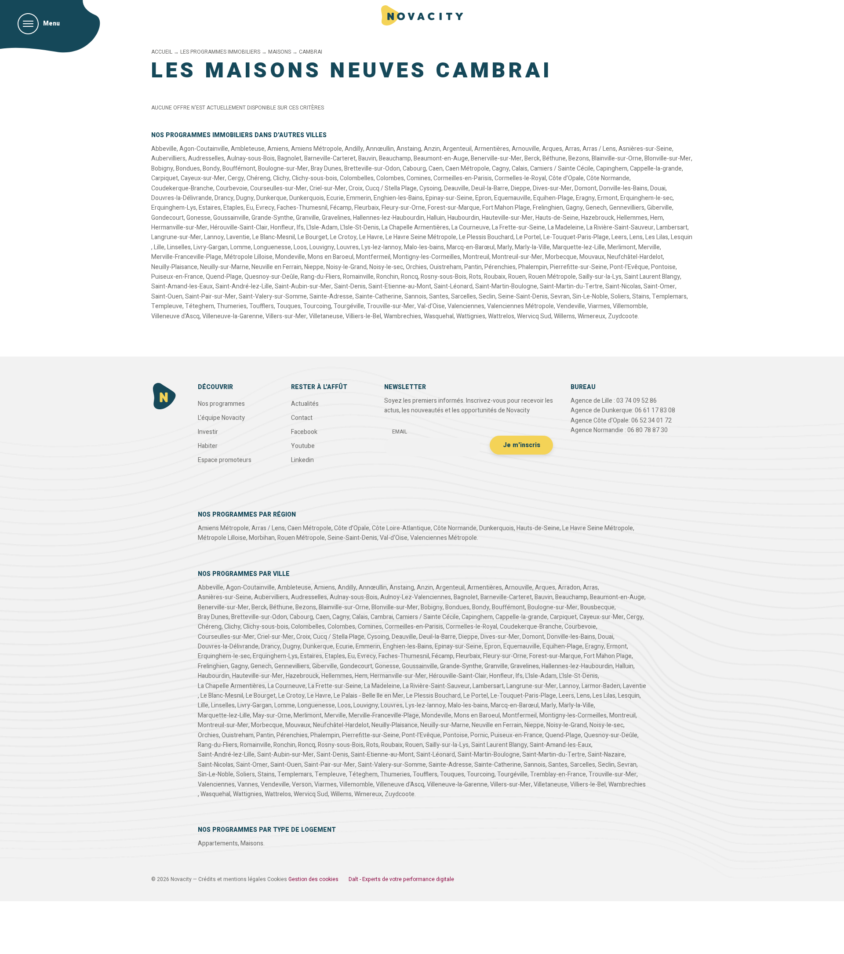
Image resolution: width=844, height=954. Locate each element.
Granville (307, 217)
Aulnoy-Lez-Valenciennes (415, 597)
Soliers (620, 296)
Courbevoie (231, 188)
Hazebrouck (597, 217)
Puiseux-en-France (177, 276)
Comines (419, 178)
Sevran (560, 296)
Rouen (517, 276)
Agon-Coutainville (203, 148)
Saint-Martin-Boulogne (506, 286)
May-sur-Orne (272, 715)
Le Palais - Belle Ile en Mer (369, 695)
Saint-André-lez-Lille (243, 286)
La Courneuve (470, 227)
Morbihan (262, 538)
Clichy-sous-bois (314, 178)
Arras (572, 148)
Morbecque (561, 257)
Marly (504, 247)
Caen (436, 168)
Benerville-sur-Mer (496, 158)
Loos (300, 247)
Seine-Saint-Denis (523, 296)
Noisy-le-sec (386, 267)
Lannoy (214, 237)
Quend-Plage (224, 276)
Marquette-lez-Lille (579, 247)
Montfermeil (373, 257)
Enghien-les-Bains (398, 198)
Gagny (574, 207)
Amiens (277, 148)
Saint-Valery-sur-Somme (273, 296)
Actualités (305, 403)
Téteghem (199, 306)
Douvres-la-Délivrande (181, 198)
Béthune (554, 158)
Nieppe (314, 267)
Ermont (607, 198)
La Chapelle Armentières (415, 227)
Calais (520, 168)
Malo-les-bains (424, 247)
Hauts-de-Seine (556, 217)
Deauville (456, 188)
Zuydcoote (623, 316)
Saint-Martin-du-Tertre (571, 286)
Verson (302, 784)
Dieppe (520, 188)
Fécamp (341, 207)
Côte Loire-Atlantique (401, 528)
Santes (438, 296)
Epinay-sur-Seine (449, 198)
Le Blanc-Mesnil (273, 237)
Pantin (473, 267)
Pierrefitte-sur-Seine (578, 267)
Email (399, 432)
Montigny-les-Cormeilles (426, 257)
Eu (249, 207)
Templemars (669, 296)
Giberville (659, 207)
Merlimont (622, 247)
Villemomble (630, 306)
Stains (640, 296)
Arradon (569, 587)
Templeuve (166, 306)
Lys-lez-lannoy (381, 247)
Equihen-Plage (553, 198)
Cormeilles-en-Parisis (462, 178)
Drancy (224, 198)
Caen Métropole (467, 168)
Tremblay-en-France (558, 774)
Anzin (432, 148)
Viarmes (599, 306)
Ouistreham (445, 267)
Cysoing (430, 188)
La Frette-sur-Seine (518, 227)
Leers (619, 237)
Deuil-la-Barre (489, 188)
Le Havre (371, 237)
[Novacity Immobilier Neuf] (422, 15)
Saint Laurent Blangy (652, 276)
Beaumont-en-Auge (441, 158)
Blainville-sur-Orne (617, 158)
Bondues (188, 168)
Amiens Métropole (316, 148)
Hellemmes (632, 217)
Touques (288, 306)
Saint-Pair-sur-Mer (210, 296)
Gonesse (198, 217)
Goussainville (231, 217)
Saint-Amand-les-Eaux (182, 286)
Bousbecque (597, 607)
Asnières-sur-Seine (645, 148)
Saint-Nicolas (623, 286)
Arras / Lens (599, 148)
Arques (552, 148)
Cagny (500, 168)
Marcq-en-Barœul (471, 247)
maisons (279, 51)
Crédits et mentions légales (232, 879)
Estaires (210, 207)
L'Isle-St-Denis (359, 227)
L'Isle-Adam (322, 227)
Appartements (218, 843)
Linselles (179, 247)
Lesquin (681, 237)
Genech (596, 207)
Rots (475, 276)
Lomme (240, 247)
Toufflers (261, 306)
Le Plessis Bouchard (486, 237)
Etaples (233, 207)
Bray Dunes (326, 168)
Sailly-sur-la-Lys (600, 276)
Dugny (245, 198)
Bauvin (367, 158)
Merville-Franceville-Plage (186, 257)
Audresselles (206, 158)
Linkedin (302, 460)
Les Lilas (656, 237)
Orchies (416, 267)
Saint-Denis (350, 286)
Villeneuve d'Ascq (175, 316)
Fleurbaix (366, 207)
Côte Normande (607, 178)
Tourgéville (349, 306)
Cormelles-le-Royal (520, 178)
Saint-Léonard (453, 286)
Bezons (578, 158)
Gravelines (336, 217)
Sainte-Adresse (331, 296)
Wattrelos (501, 316)
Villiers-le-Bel (363, 316)
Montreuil (476, 257)
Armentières (491, 148)
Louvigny (321, 247)
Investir (208, 432)
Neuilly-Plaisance (174, 267)
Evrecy (265, 207)
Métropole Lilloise (248, 257)
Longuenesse (272, 247)
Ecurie (335, 198)
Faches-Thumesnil (302, 207)
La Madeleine (566, 227)
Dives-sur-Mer (552, 188)
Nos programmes (221, 403)
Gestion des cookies (313, 879)
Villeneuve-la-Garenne (232, 316)
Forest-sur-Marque (454, 207)
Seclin (487, 296)
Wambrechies (402, 316)
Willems (564, 316)
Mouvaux (591, 257)
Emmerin (358, 198)
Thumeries (232, 306)
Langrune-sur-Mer (176, 237)
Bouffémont (238, 168)
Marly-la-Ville (532, 247)
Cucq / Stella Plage (391, 188)
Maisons (251, 843)
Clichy (281, 178)
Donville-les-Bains (623, 188)
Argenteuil (457, 148)
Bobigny (162, 168)
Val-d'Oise (431, 306)
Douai (658, 188)
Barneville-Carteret (330, 158)
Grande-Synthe (272, 217)
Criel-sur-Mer (327, 188)
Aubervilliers (168, 158)
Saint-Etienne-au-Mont (399, 286)
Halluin (436, 217)
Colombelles (357, 178)
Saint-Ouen (166, 296)
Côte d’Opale (566, 178)
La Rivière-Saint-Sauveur (620, 227)
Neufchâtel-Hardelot (635, 257)
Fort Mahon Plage (506, 207)
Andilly (354, 148)
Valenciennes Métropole (520, 306)
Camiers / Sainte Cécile (561, 168)
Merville (649, 247)
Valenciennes (465, 306)
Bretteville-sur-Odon (372, 168)
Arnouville (525, 148)
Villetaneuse (326, 316)
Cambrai (382, 617)
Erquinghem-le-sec (646, 198)
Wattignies (470, 316)
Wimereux (591, 316)
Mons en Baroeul (330, 257)
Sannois (415, 296)
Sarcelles (463, 296)
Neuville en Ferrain (276, 267)
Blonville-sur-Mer (667, 158)
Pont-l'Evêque (629, 267)
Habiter (208, 446)
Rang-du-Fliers (320, 276)
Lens (636, 237)
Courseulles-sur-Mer (278, 188)
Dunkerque (271, 198)
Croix (356, 188)
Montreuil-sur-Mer (517, 257)
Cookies (277, 879)
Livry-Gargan (210, 247)
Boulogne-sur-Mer (283, 168)
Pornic (479, 735)
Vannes (247, 784)
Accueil (161, 51)
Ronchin (387, 276)
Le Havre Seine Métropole (421, 237)
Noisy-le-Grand (346, 267)
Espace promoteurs (224, 460)
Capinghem (611, 168)
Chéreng (258, 178)
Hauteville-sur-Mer (507, 217)
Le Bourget (312, 237)
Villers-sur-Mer (286, 316)
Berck (532, 158)
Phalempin (532, 267)
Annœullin (380, 148)
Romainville (358, 276)
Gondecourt (167, 217)
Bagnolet (289, 158)
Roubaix (495, 276)
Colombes (390, 178)
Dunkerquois (306, 198)
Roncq (409, 276)
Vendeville (571, 306)
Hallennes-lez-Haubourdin (388, 217)
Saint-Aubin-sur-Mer (303, 286)
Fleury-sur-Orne (403, 207)
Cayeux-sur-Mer (203, 178)
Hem (656, 217)
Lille (159, 247)
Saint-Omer (659, 286)
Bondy (211, 168)
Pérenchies (500, 267)
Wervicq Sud (534, 316)
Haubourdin (463, 217)
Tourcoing (317, 306)
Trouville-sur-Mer (391, 306)
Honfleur (282, 227)
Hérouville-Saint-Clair (239, 227)
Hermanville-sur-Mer (179, 227)
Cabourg (414, 168)
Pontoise (663, 267)
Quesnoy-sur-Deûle (271, 276)
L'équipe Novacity (221, 417)
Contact (302, 417)
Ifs (300, 227)
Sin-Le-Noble (590, 296)
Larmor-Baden (601, 686)
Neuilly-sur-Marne (224, 267)
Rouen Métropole (552, 276)
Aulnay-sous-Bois (251, 158)
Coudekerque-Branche (182, 188)
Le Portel (528, 237)
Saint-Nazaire (606, 754)
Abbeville (164, 148)
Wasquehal (439, 316)
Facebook (304, 432)
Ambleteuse (248, 148)
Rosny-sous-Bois (443, 276)
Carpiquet (164, 178)
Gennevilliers (626, 207)
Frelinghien (548, 207)
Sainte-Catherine (378, 296)
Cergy (236, 178)
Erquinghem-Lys (173, 207)
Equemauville (512, 198)
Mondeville (290, 257)
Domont (586, 188)
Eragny (585, 198)
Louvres (348, 247)
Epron (483, 198)
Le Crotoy (343, 237)
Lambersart (672, 227)
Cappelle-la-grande (656, 168)
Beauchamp (395, 158)
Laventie (238, 237)
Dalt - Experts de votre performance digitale (401, 879)
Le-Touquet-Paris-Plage (576, 237)
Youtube (303, 446)
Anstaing (409, 148)
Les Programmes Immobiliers (220, 51)
